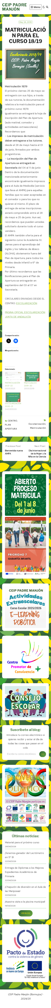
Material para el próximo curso (22, 842)
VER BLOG (25, 913)
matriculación (38, 427)
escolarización (37, 423)
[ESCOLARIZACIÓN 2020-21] (13, 397)
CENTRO (12, 420)
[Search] (47, 7)
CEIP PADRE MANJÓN (14, 7)
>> (42, 753)
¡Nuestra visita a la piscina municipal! (25, 901)
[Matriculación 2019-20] (32, 376)
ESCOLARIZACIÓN (26, 303)
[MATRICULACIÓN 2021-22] (13, 376)
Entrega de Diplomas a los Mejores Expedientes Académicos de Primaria (24, 872)
